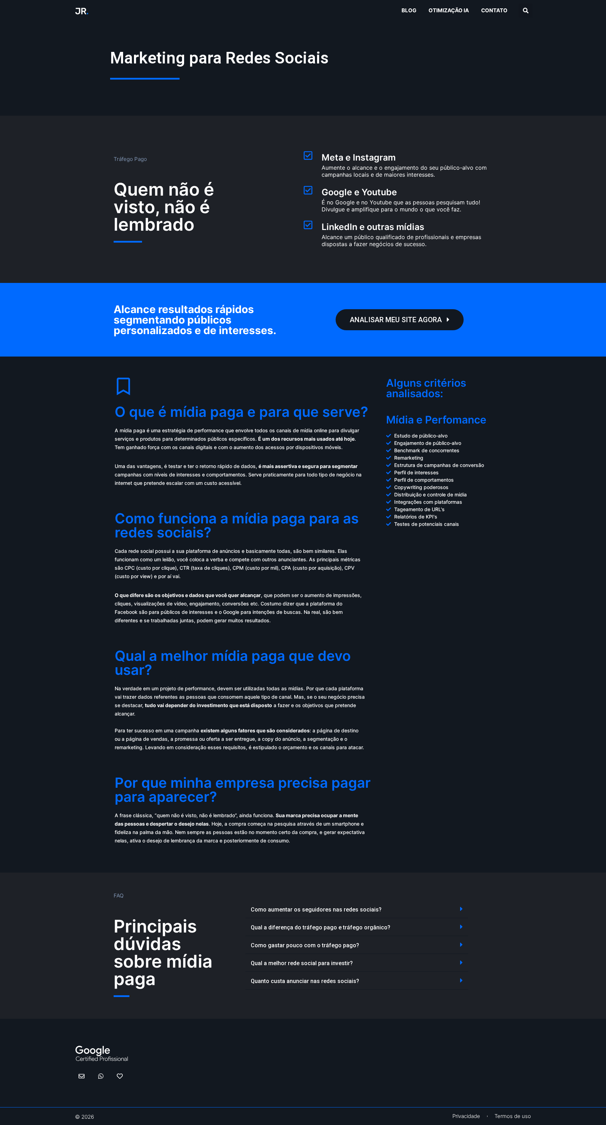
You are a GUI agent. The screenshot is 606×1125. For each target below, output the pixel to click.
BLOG (409, 10)
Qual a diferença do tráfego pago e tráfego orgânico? (320, 927)
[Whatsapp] (100, 1076)
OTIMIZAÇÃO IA (449, 10)
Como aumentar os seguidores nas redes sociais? (316, 909)
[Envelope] (81, 1076)
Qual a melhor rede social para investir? (302, 963)
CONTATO (494, 10)
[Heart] (119, 1076)
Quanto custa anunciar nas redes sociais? (305, 981)
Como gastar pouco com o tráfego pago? (305, 945)
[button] (526, 11)
